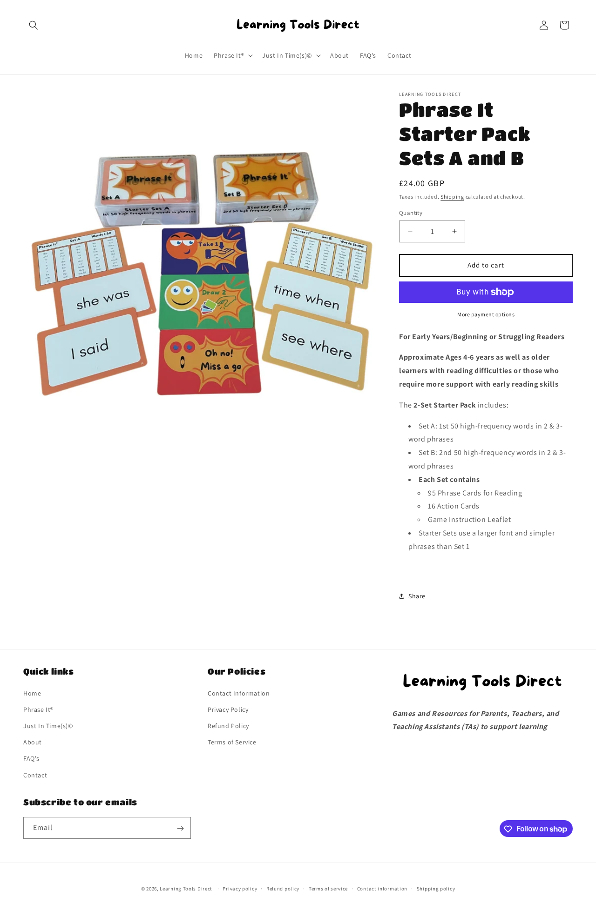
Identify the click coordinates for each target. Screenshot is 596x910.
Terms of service (328, 888)
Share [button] (417, 596)
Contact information (382, 888)
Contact (35, 774)
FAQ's (31, 758)
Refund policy (282, 888)
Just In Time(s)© (48, 725)
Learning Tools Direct (186, 888)
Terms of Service (232, 742)
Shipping (452, 196)
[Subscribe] (180, 828)
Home (32, 693)
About (32, 742)
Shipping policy (436, 888)
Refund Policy (228, 725)
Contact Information (239, 693)
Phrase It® (38, 709)
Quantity (410, 213)
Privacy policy (240, 888)
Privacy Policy (228, 709)
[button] (33, 25)
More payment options (486, 314)
